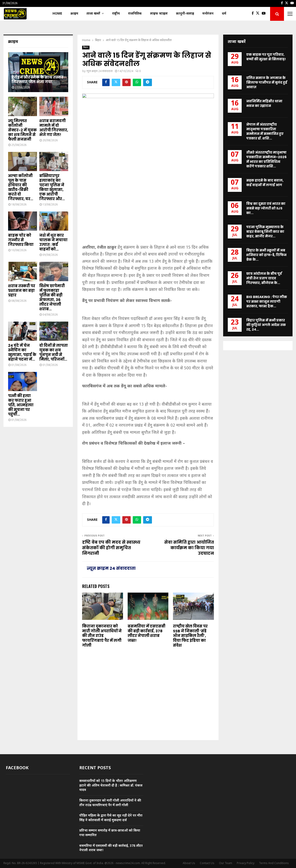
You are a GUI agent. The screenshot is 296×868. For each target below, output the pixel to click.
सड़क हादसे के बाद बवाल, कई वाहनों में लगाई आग (265, 182)
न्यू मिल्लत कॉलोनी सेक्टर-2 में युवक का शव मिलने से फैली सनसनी (22, 130)
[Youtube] (265, 14)
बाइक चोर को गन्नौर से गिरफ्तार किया (21, 240)
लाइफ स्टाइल (159, 14)
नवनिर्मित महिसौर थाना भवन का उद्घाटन (264, 103)
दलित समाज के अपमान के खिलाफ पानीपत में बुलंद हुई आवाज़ (266, 82)
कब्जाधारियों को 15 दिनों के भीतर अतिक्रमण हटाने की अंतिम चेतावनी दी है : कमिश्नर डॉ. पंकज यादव (110, 785)
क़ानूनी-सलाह (185, 14)
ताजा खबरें (93, 14)
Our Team (225, 863)
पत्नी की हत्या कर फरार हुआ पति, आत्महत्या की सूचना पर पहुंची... (21, 405)
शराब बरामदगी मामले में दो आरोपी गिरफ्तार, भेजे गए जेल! (53, 127)
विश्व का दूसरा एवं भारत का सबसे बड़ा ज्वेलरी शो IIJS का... (265, 208)
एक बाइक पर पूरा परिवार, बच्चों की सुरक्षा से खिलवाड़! (266, 56)
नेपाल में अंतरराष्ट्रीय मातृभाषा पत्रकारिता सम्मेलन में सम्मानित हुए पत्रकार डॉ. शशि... (265, 131)
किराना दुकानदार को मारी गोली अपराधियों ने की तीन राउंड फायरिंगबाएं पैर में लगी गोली (102, 636)
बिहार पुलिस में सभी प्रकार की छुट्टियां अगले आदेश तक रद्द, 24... (266, 325)
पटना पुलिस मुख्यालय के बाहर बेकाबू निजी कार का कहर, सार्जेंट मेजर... (265, 231)
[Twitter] (259, 14)
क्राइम (74, 14)
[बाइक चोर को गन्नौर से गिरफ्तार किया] (22, 221)
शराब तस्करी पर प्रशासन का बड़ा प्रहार (21, 290)
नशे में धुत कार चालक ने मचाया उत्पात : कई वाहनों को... (53, 242)
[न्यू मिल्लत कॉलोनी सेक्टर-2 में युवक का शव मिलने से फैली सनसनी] (22, 106)
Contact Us (207, 863)
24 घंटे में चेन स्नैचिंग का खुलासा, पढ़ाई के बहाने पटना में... (22, 352)
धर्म (224, 14)
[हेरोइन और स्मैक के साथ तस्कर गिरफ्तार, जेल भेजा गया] (38, 72)
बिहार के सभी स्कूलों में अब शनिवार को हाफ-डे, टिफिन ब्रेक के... (266, 255)
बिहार (85, 47)
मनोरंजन (207, 14)
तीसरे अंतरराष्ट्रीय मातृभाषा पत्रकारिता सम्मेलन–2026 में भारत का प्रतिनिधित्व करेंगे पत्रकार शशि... (266, 159)
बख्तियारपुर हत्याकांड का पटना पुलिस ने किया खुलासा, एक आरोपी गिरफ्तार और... (52, 187)
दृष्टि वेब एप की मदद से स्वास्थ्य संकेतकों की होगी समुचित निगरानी (111, 547)
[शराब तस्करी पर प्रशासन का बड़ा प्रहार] (22, 271)
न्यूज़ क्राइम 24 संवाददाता (99, 71)
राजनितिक (135, 14)
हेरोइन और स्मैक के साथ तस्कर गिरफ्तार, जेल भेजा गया (37, 79)
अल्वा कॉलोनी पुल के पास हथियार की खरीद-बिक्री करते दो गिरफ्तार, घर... (20, 187)
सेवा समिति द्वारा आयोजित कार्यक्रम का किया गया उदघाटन (189, 547)
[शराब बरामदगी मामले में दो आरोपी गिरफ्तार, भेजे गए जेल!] (53, 106)
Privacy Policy (245, 863)
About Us (189, 863)
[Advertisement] (148, 208)
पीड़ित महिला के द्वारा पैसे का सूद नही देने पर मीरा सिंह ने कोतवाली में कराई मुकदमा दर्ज (110, 818)
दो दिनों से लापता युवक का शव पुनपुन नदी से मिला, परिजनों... (53, 352)
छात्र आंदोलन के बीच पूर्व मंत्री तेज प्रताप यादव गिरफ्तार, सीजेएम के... (264, 278)
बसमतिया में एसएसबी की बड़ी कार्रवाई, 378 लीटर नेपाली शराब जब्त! (146, 633)
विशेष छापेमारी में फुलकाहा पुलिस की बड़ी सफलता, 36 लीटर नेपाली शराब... (52, 297)
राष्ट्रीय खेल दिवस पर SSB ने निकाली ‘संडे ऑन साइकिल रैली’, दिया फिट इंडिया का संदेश (190, 636)
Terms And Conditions (274, 863)
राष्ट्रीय (116, 14)
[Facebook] (254, 14)
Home (57, 14)
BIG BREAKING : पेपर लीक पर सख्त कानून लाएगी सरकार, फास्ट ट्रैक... (266, 301)
